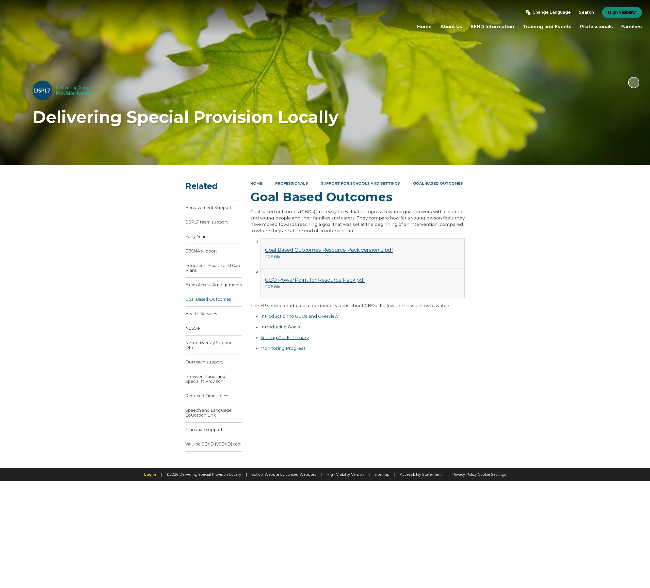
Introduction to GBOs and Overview (299, 316)
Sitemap (382, 474)
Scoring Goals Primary (285, 337)
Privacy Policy (464, 474)
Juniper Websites (301, 474)
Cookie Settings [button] (492, 474)
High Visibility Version (345, 474)
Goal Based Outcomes (438, 183)
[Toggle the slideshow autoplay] (633, 82)
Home (256, 183)
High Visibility (622, 12)
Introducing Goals (280, 326)
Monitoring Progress (283, 348)
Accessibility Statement (421, 474)
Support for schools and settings (360, 183)
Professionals (291, 183)
